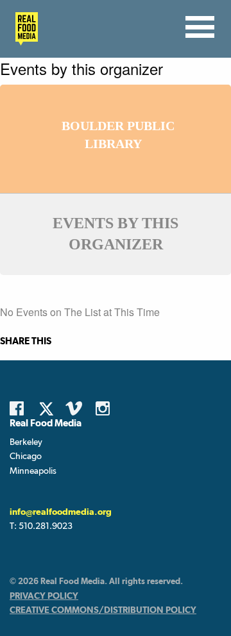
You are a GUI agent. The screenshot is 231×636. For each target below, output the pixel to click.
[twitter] (50, 408)
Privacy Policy (44, 595)
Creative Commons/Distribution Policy (103, 610)
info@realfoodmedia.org (61, 511)
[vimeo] (75, 408)
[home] (23, 29)
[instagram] (106, 408)
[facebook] (20, 408)
